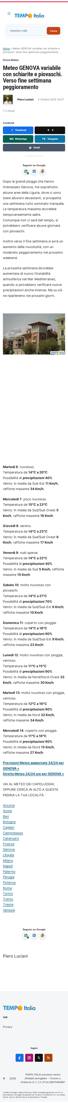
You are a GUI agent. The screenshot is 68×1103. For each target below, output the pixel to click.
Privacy (7, 1027)
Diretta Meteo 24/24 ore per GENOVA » (33, 774)
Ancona (9, 805)
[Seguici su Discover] (42, 171)
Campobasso (13, 833)
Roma (7, 888)
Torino (8, 893)
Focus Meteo (11, 59)
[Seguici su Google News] (34, 171)
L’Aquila (8, 855)
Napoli (8, 866)
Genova (9, 849)
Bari (6, 816)
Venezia (9, 910)
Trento (8, 899)
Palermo (9, 871)
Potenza (9, 882)
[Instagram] (29, 1058)
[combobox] (27, 31)
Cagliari (8, 827)
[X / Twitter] (39, 1058)
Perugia (8, 877)
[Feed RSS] (48, 1058)
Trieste (8, 904)
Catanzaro (11, 838)
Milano (8, 860)
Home (6, 48)
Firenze (8, 844)
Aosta (7, 811)
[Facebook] (20, 1058)
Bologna (9, 822)
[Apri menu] (9, 13)
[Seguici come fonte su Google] (25, 171)
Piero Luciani (25, 99)
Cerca (53, 30)
